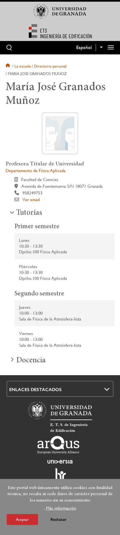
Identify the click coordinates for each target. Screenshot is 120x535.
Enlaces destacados (35, 389)
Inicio (8, 66)
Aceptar (22, 519)
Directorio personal (50, 66)
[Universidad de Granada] (60, 11)
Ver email (31, 199)
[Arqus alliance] (58, 445)
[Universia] (60, 461)
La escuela (23, 66)
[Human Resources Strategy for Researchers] (60, 476)
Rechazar (58, 519)
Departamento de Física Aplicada (36, 170)
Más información (61, 508)
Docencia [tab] (30, 361)
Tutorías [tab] (29, 213)
